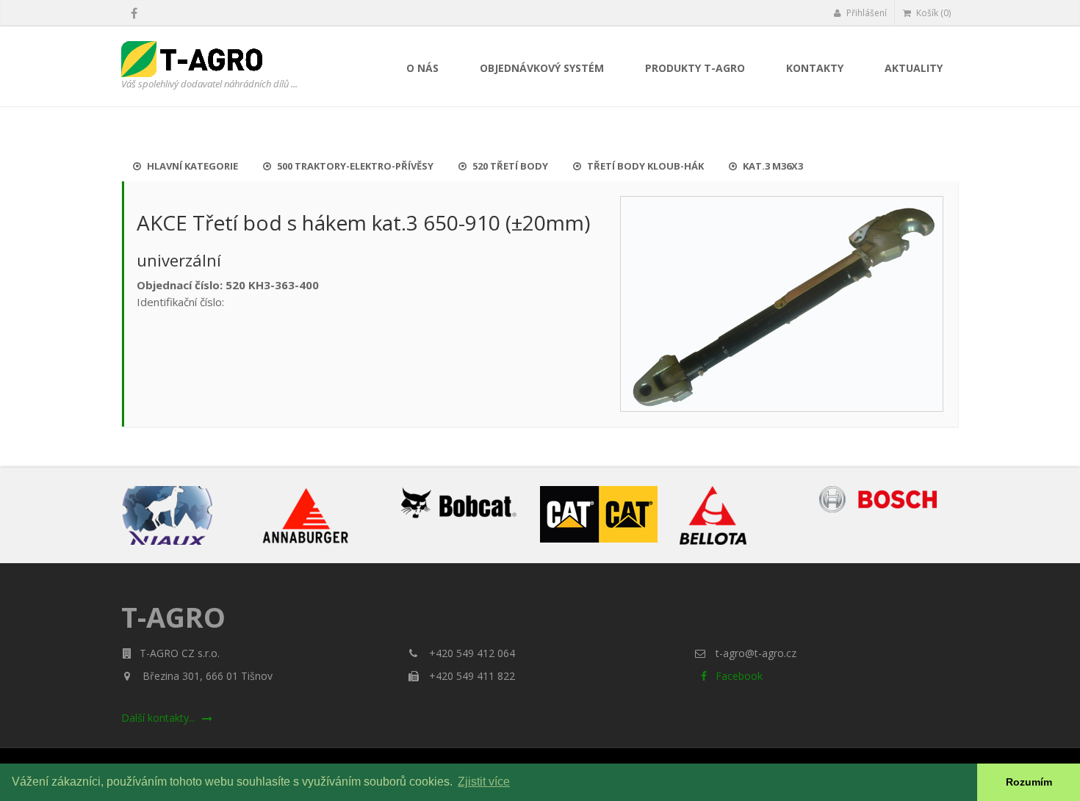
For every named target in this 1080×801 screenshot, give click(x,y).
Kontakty (814, 68)
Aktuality (914, 68)
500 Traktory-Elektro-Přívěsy (354, 166)
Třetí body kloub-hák (644, 166)
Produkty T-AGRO (695, 68)
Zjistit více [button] (484, 781)
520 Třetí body (509, 166)
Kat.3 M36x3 (772, 166)
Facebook (738, 676)
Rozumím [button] (1029, 782)
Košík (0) (932, 13)
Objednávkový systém (542, 68)
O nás (422, 68)
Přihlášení (865, 13)
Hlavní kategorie (191, 166)
